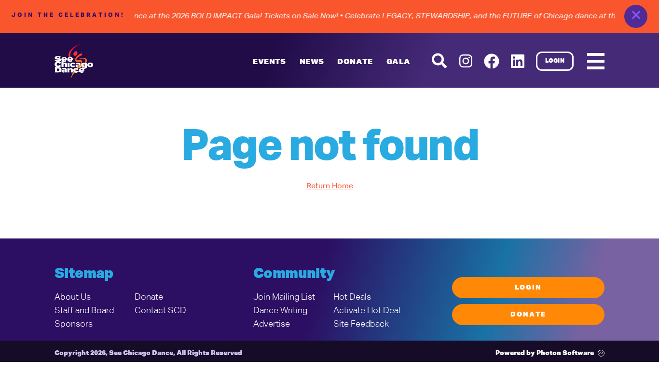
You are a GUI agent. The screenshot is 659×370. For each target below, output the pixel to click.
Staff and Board (84, 310)
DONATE (354, 62)
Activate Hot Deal (366, 310)
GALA (398, 62)
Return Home (329, 186)
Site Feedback (361, 324)
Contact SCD (160, 310)
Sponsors (74, 324)
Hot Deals (352, 297)
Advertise (271, 324)
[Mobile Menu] (595, 61)
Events (269, 62)
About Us (73, 297)
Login (555, 61)
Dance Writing (280, 310)
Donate (149, 297)
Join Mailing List (284, 297)
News (312, 62)
